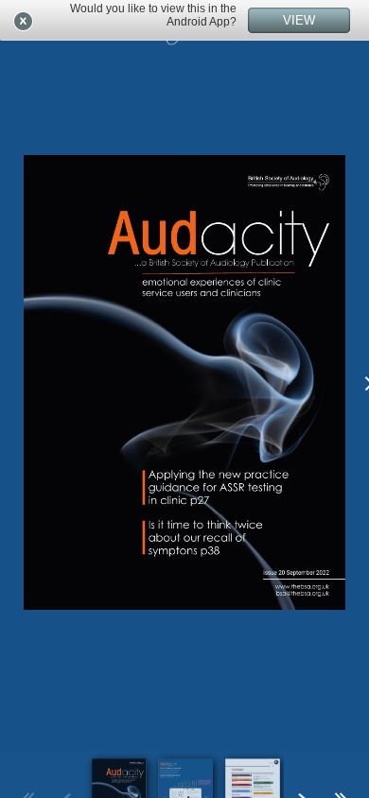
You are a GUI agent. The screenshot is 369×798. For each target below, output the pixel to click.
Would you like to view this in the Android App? (153, 15)
